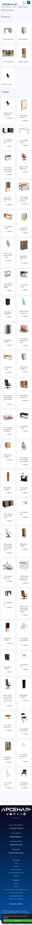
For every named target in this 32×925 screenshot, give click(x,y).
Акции (16, 863)
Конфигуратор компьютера (16, 899)
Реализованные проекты (16, 896)
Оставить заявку (16, 904)
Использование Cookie (16, 892)
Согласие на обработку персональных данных (16, 889)
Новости (16, 883)
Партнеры (16, 866)
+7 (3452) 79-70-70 (16, 828)
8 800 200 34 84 (16, 845)
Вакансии (16, 886)
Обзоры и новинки (16, 869)
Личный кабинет (16, 818)
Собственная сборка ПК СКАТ (16, 872)
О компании (16, 880)
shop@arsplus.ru (16, 837)
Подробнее (5, 917)
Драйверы (16, 875)
